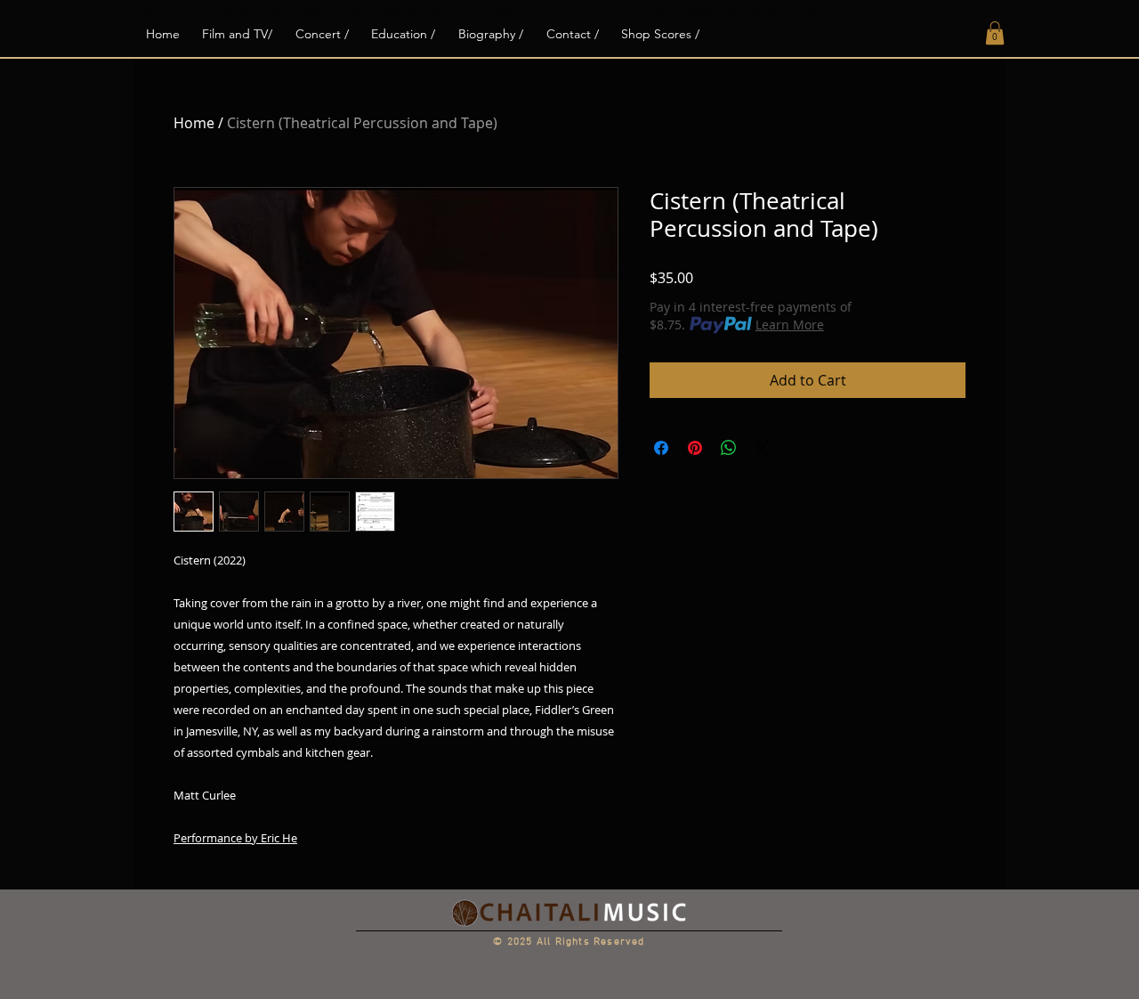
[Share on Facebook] (661, 448)
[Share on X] (762, 448)
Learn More (789, 324)
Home (194, 123)
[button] (995, 33)
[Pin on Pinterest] (695, 448)
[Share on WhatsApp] (728, 448)
